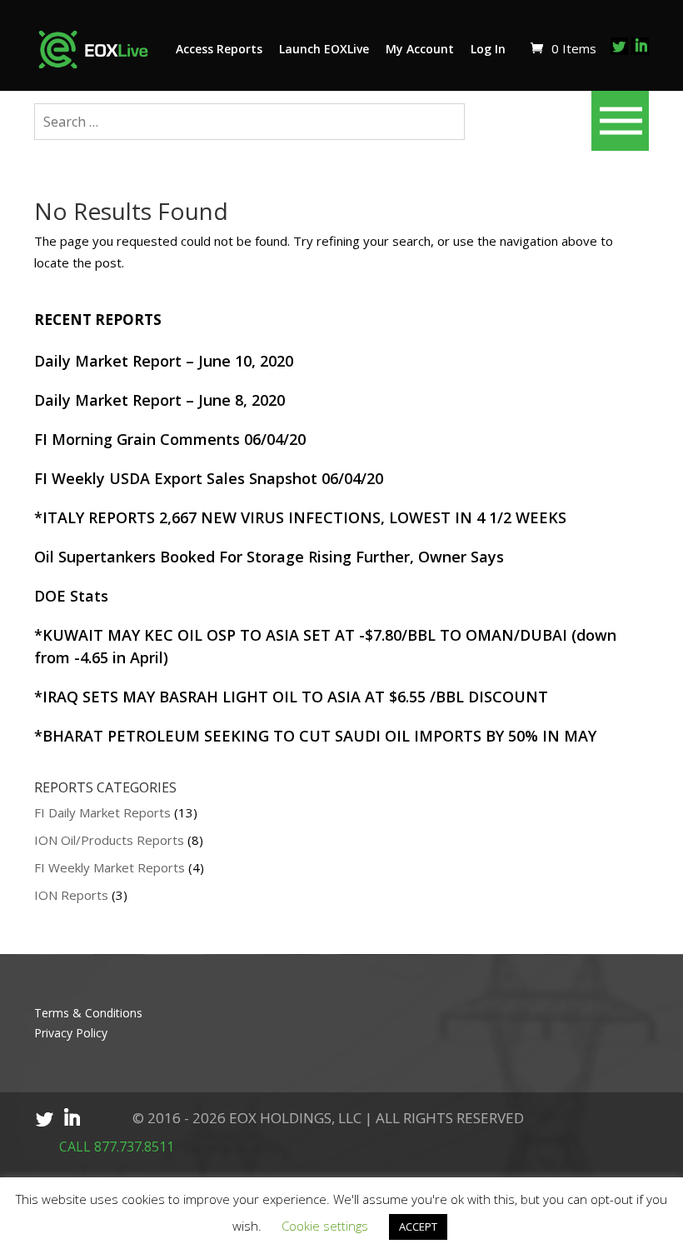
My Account (420, 49)
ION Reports (71, 895)
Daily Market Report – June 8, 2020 (159, 400)
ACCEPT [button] (418, 1226)
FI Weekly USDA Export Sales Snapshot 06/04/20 (208, 478)
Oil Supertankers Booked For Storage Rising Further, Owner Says (269, 557)
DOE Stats (71, 596)
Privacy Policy (70, 1033)
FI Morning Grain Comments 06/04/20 (170, 439)
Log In (488, 49)
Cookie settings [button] (325, 1225)
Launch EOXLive (324, 49)
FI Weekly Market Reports (109, 867)
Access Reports (219, 49)
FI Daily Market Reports (102, 812)
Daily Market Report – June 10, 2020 (163, 361)
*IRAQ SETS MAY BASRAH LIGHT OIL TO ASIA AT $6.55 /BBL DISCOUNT (291, 697)
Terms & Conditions (88, 1013)
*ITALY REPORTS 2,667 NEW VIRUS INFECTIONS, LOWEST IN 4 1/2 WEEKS (300, 517)
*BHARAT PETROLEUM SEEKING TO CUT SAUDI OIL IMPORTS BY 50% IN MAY (315, 736)
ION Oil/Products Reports (109, 840)
